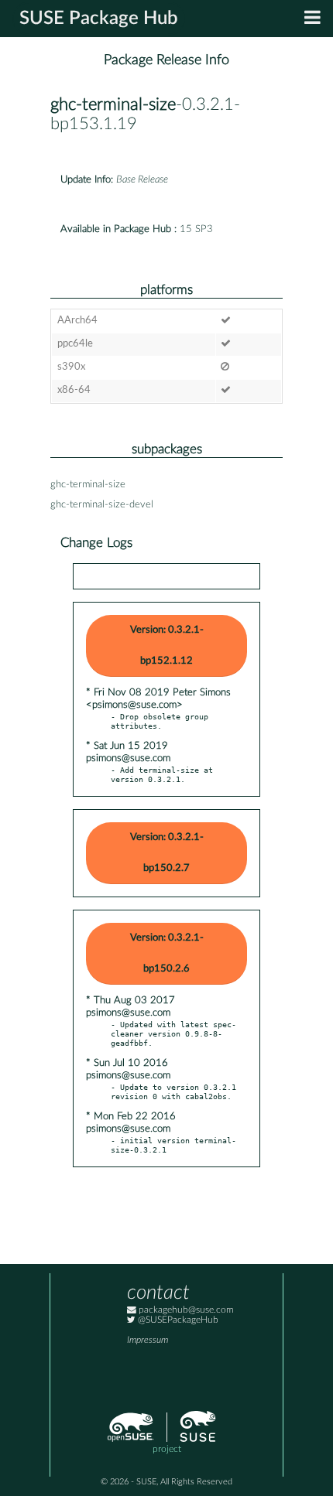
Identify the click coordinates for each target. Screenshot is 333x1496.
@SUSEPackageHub (177, 1320)
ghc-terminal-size (113, 105)
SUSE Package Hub (98, 18)
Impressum (147, 1340)
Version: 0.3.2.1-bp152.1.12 (167, 645)
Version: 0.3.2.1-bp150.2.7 (167, 852)
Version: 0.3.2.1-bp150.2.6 (167, 953)
